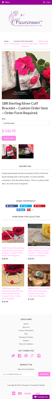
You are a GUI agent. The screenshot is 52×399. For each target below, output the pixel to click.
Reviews (26, 341)
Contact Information (26, 330)
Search (26, 324)
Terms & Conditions (26, 344)
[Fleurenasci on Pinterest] (26, 357)
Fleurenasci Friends (26, 337)
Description (25, 166)
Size (3, 119)
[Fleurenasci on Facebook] (19, 357)
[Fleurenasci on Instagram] (39, 357)
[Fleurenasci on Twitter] (13, 357)
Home (6, 41)
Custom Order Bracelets (23, 41)
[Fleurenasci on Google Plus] (32, 357)
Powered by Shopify (37, 385)
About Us (26, 327)
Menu (7, 2)
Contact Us (42, 397)
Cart (48, 2)
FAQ (26, 334)
